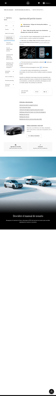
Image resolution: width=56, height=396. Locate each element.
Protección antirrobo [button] (7, 85)
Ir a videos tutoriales (34, 136)
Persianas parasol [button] (9, 80)
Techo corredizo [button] (8, 76)
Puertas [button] (7, 29)
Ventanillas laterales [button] (7, 72)
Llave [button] (6, 25)
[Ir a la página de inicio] (28, 3)
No (44, 92)
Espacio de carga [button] (9, 33)
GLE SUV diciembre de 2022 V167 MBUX (23, 9)
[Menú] (5, 3)
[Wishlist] (39, 3)
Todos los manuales (8, 9)
